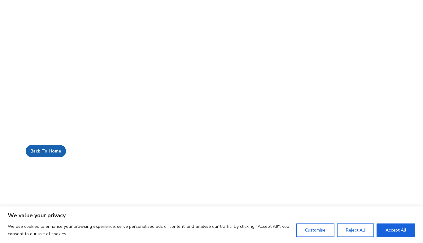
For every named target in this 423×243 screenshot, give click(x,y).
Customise (315, 230)
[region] (211, 224)
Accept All (396, 230)
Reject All (355, 230)
